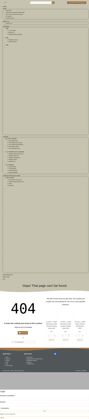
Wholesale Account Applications (35, 358)
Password (3, 402)
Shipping (29, 362)
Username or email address (7, 395)
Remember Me (5, 408)
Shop (7, 362)
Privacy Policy (9, 365)
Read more (51, 339)
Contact (7, 360)
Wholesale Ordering (32, 360)
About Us (8, 358)
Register (2, 414)
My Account (29, 357)
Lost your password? (10, 414)
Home (7, 357)
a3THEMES (83, 370)
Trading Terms (30, 363)
